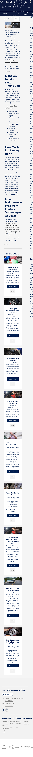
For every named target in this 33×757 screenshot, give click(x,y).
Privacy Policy (9, 747)
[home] (12, 7)
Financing (20, 718)
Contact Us (8, 71)
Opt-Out (29, 747)
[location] (14, 7)
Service (16, 18)
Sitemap (17, 747)
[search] (15, 7)
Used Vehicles (5, 728)
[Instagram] (7, 710)
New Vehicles (5, 721)
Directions (26, 724)
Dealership (28, 718)
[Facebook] (3, 710)
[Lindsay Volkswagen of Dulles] (6, 7)
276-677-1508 (9, 701)
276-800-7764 (10, 703)
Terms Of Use (13, 747)
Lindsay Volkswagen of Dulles (4, 747)
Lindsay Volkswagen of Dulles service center (11, 62)
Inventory (6, 718)
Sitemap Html (21, 747)
